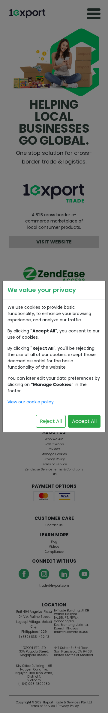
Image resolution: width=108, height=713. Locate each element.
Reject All (51, 421)
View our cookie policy (31, 402)
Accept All (84, 421)
